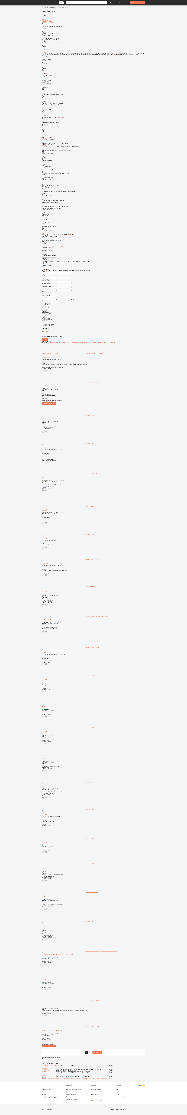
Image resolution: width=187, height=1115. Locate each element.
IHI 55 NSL (45, 477)
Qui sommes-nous (46, 1089)
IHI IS (43, 785)
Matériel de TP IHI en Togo (61, 1078)
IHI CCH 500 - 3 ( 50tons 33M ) (50, 620)
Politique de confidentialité (72, 1091)
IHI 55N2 (44, 447)
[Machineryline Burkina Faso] (49, 2)
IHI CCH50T (45, 1004)
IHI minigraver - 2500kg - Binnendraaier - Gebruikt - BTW (57, 954)
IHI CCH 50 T (45, 652)
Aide (43, 1091)
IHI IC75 (44, 897)
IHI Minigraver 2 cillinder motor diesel (52, 1030)
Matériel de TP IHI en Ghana (48, 1078)
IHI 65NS (44, 591)
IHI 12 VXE (45, 867)
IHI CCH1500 (45, 357)
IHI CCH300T (45, 563)
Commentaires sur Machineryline (74, 1096)
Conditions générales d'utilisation (74, 1089)
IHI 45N (44, 419)
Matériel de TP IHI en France (103, 1078)
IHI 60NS (44, 510)
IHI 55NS (44, 979)
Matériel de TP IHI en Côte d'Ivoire (76, 1078)
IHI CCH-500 (45, 385)
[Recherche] (68, 3)
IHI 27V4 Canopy (46, 679)
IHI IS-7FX (45, 706)
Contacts (44, 1094)
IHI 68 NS (44, 538)
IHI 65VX (44, 731)
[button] (43, 370)
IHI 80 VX (44, 758)
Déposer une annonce (49, 403)
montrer (45, 328)
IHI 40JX (44, 814)
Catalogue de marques (71, 1099)
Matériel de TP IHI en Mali (90, 1078)
